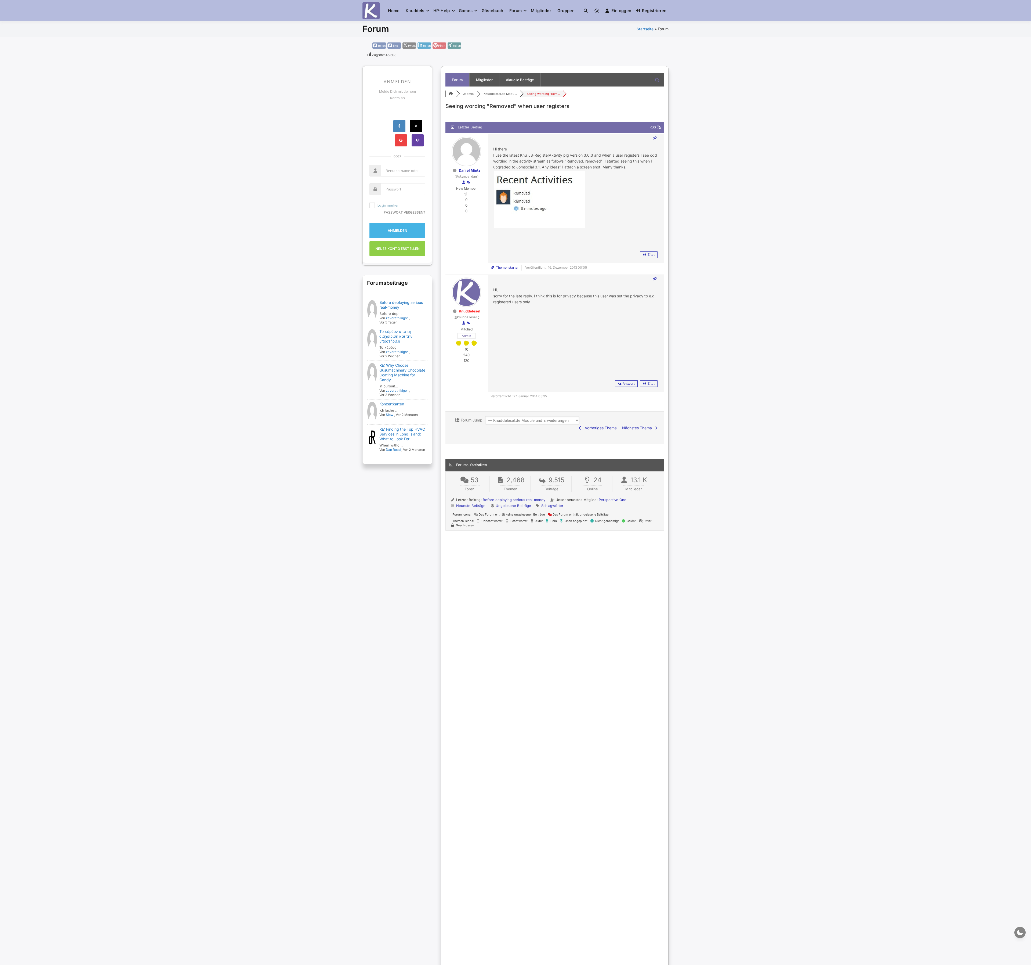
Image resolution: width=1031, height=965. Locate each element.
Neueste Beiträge (470, 505)
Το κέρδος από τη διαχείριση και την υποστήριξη (395, 336)
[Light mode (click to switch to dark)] (597, 10)
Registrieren (654, 10)
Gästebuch (492, 10)
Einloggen (621, 10)
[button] (585, 11)
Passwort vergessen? (404, 212)
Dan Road (393, 450)
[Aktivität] (468, 182)
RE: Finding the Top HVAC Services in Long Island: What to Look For (402, 434)
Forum (515, 10)
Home (394, 10)
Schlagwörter (552, 505)
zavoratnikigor (397, 318)
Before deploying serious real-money (514, 500)
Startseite (645, 29)
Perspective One (612, 500)
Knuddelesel (469, 311)
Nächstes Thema (638, 428)
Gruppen (566, 10)
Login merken (388, 205)
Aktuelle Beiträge (520, 80)
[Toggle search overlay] (585, 11)
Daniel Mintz (469, 170)
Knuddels (415, 10)
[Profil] (464, 182)
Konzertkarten (391, 404)
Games (466, 10)
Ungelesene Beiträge (513, 505)
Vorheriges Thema (600, 428)
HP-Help (441, 10)
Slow (389, 415)
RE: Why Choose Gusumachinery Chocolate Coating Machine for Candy (402, 372)
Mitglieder (541, 10)
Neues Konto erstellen (397, 248)
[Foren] (450, 94)
